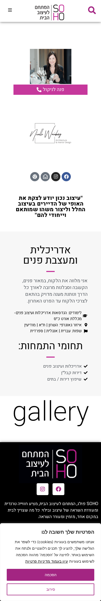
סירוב (50, 589)
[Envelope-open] (45, 176)
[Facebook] (66, 176)
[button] (10, 10)
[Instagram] (55, 176)
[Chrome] (34, 176)
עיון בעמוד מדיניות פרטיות (46, 561)
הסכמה (51, 574)
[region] (50, 562)
